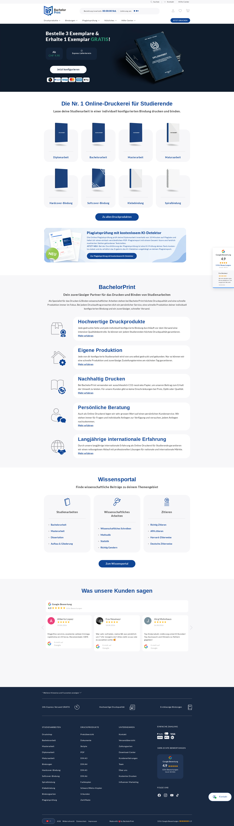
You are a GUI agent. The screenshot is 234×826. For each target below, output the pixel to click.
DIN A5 (83, 770)
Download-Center (127, 752)
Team (121, 764)
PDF (82, 752)
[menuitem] (47, 821)
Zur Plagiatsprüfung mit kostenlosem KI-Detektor (111, 256)
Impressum (92, 821)
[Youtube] (172, 795)
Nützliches (109, 20)
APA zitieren (156, 531)
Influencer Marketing (128, 782)
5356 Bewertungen (74, 608)
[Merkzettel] (180, 11)
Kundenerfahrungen (128, 758)
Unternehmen (127, 727)
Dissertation (57, 537)
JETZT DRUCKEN (180, 20)
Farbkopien (85, 782)
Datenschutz (81, 821)
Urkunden (85, 794)
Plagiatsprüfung (89, 20)
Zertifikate (85, 800)
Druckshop (47, 734)
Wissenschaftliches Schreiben (116, 528)
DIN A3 (83, 758)
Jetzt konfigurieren (68, 69)
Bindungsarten (49, 794)
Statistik (105, 541)
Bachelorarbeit (98, 157)
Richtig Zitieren (158, 524)
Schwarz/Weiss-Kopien (91, 788)
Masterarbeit (135, 157)
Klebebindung (136, 203)
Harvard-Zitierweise (160, 537)
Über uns (123, 770)
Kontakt (170, 2)
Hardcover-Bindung (61, 203)
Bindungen (70, 20)
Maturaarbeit (173, 157)
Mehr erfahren (85, 335)
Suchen (156, 2)
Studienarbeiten (51, 727)
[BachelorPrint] (55, 15)
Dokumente (85, 740)
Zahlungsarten (125, 746)
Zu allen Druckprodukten (117, 216)
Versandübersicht (127, 740)
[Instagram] (165, 795)
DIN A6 (83, 776)
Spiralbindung (173, 203)
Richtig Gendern (109, 547)
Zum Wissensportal (117, 563)
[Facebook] (159, 795)
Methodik (106, 534)
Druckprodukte (51, 20)
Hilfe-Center (183, 2)
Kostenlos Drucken (128, 776)
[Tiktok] (177, 795)
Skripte (83, 746)
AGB (59, 821)
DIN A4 (83, 764)
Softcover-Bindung (98, 203)
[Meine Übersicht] (173, 11)
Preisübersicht (87, 734)
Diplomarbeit (61, 157)
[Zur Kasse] (188, 11)
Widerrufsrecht (68, 821)
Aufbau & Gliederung (62, 543)
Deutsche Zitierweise (161, 543)
